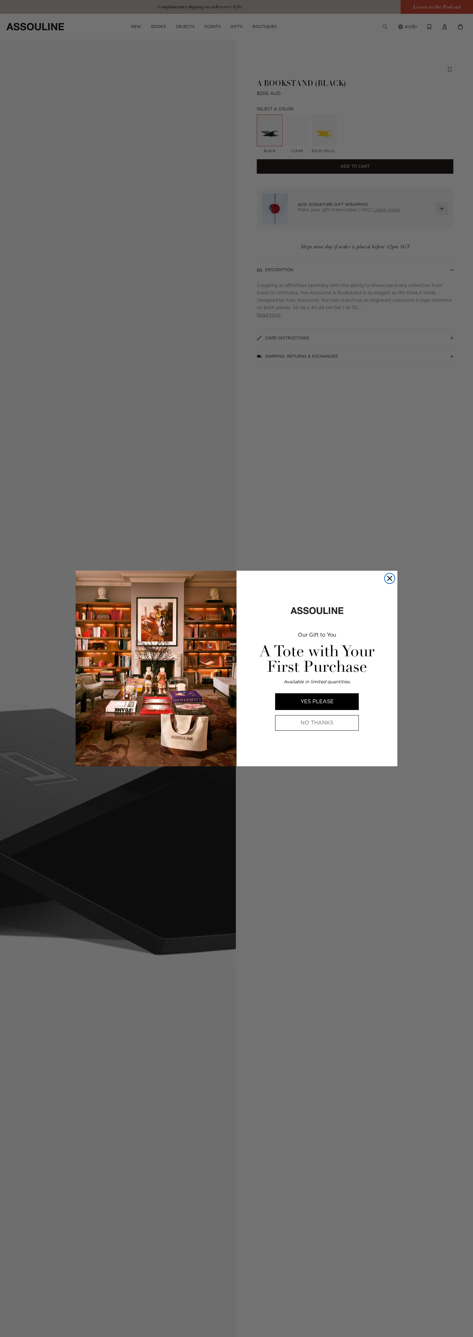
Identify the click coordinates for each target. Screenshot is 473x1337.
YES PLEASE (317, 701)
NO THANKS (317, 723)
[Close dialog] (390, 578)
